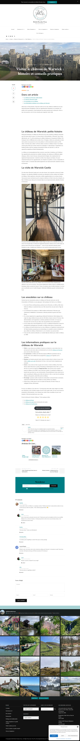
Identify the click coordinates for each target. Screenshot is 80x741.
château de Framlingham (31, 404)
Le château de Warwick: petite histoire (33, 97)
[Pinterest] (27, 87)
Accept (54, 735)
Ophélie (21, 503)
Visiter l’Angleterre (31, 29)
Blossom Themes (46, 738)
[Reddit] (26, 87)
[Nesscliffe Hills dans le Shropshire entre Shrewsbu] (50, 625)
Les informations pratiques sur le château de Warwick (37, 103)
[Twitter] (62, 428)
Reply (22, 509)
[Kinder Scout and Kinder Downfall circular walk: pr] (30, 666)
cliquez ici (48, 355)
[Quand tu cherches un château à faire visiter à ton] (50, 686)
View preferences (73, 735)
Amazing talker (23, 536)
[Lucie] (24, 428)
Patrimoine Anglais (33, 459)
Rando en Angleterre (54, 29)
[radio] (38, 417)
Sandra (21, 527)
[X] (24, 87)
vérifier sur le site (31, 361)
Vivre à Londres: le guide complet (13, 728)
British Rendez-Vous (40, 22)
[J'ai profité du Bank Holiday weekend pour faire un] (70, 625)
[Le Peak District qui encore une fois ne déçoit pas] (9, 666)
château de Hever (29, 400)
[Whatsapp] (31, 87)
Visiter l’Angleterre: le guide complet (12, 722)
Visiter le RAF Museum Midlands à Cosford (66, 721)
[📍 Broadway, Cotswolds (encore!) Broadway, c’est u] (9, 625)
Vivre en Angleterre (43, 29)
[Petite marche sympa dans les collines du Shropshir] (50, 646)
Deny (62, 735)
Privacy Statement (68, 738)
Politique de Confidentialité (60, 738)
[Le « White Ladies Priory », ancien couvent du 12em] (70, 666)
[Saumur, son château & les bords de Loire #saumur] (70, 686)
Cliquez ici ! (52, 2)
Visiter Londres (65, 29)
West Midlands (48, 64)
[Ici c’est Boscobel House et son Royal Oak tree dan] (9, 686)
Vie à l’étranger (39, 33)
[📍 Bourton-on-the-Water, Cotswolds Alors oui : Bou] (30, 625)
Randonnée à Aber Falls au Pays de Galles (66, 716)
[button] (77, 726)
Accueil (12, 29)
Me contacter (8, 713)
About (23, 424)
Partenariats (8, 716)
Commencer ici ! (20, 29)
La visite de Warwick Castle (30, 99)
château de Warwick (57, 350)
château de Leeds (29, 402)
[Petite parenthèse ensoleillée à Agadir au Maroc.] (9, 646)
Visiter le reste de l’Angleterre (43, 408)
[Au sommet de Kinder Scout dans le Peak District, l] (50, 666)
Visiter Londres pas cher (11, 725)
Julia (20, 567)
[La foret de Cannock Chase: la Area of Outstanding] (70, 646)
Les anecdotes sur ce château (31, 101)
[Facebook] (22, 87)
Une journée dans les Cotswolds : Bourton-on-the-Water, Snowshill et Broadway (66, 710)
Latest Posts (28, 424)
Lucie (29, 427)
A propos (8, 708)
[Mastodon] (29, 87)
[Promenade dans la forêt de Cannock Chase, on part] (30, 646)
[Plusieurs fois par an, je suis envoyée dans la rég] (30, 686)
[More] (32, 87)
